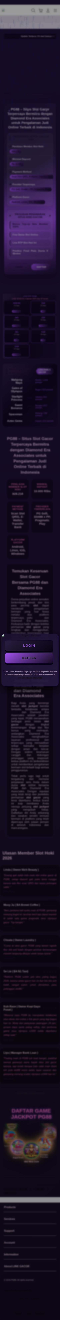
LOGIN (29, 645)
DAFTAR (29, 658)
